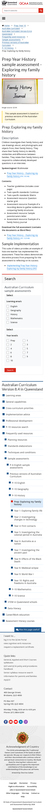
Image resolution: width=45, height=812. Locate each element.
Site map (25, 793)
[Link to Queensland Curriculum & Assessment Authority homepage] (31, 3)
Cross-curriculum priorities (19, 408)
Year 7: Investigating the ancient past (26, 551)
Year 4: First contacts (25, 525)
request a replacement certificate (19, 647)
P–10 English (18, 482)
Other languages (12, 793)
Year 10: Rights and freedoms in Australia (25, 582)
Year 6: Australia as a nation (25, 542)
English (13, 306)
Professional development (19, 420)
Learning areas (13, 395)
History (13, 314)
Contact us (35, 793)
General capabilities (16, 401)
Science (13, 322)
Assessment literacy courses (20, 620)
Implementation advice (18, 414)
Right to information (16, 786)
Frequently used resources (13, 36)
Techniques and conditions (22, 452)
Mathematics (16, 318)
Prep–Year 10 (20, 25)
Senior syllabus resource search (18, 672)
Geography (15, 310)
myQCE (7, 679)
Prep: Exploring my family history (27, 503)
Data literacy (14, 608)
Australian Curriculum (11, 28)
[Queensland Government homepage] (9, 3)
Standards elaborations (20, 445)
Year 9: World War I (24, 574)
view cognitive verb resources (17, 643)
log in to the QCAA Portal (15, 639)
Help (22, 796)
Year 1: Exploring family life (28, 510)
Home (7, 25)
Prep (12, 340)
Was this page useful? (29, 629)
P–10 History (8, 48)
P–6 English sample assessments (20, 466)
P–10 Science (18, 595)
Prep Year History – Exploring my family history (22, 175)
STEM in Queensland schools (22, 601)
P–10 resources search (17, 426)
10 (11, 360)
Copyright (13, 783)
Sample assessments (11, 39)
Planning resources (17, 439)
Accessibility (32, 786)
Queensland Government (22, 809)
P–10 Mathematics (21, 589)
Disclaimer (23, 783)
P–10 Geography (20, 489)
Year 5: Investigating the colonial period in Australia (28, 533)
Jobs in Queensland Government (22, 790)
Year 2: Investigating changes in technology (25, 518)
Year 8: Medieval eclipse (26, 567)
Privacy (33, 783)
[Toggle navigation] (4, 18)
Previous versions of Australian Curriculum (26, 475)
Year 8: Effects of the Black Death (27, 560)
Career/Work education (18, 614)
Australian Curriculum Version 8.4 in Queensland (22, 387)
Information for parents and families (20, 676)
